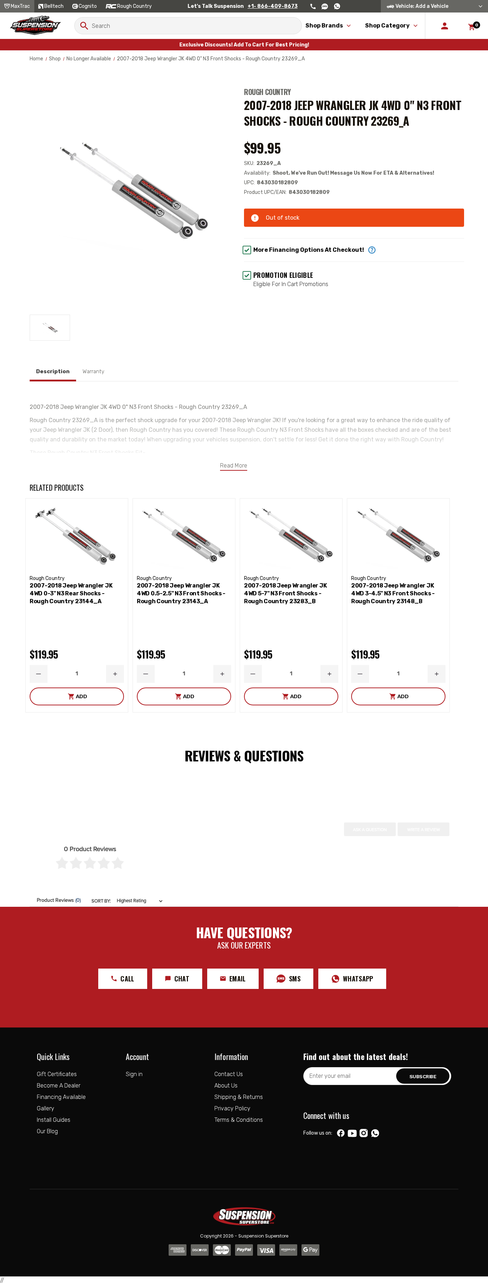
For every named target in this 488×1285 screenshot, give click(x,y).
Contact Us (228, 1074)
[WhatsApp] (375, 1134)
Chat (181, 978)
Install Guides (53, 1119)
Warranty (93, 371)
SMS (294, 978)
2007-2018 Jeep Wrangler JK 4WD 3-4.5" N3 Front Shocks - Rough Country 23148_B (393, 593)
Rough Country (267, 91)
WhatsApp (358, 978)
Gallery (45, 1108)
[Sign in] (444, 26)
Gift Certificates (57, 1074)
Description (53, 371)
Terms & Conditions (238, 1119)
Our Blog (47, 1131)
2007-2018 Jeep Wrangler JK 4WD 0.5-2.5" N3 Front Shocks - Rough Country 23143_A (181, 593)
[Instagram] (363, 1133)
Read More (233, 465)
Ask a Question (370, 829)
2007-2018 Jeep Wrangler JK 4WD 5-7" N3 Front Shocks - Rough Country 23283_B (285, 593)
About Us (226, 1085)
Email (237, 978)
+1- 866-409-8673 (273, 6)
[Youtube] (352, 1133)
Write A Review (423, 829)
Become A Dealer (58, 1085)
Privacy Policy (232, 1108)
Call (127, 978)
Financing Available (61, 1097)
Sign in (134, 1074)
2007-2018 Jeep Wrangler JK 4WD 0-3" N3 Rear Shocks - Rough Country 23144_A (71, 593)
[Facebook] (341, 1133)
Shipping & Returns (238, 1097)
